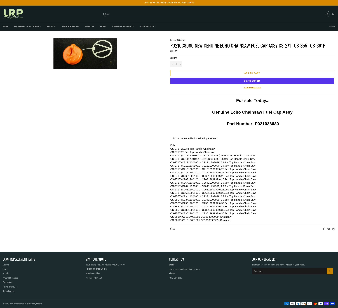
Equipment (7, 282)
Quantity (173, 58)
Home (5, 26)
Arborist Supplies (122, 26)
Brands (51, 26)
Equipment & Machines (27, 26)
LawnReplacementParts (17, 304)
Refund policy (9, 291)
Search (6, 264)
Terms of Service (10, 286)
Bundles (89, 26)
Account (331, 26)
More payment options (252, 87)
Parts (103, 26)
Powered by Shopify (34, 304)
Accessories (147, 26)
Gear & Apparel (70, 26)
